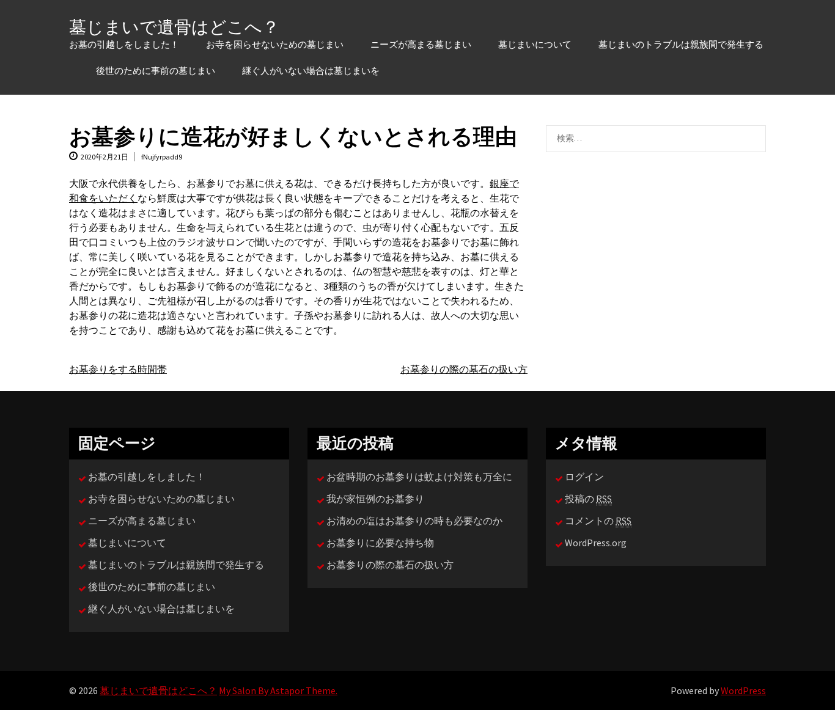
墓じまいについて (535, 44)
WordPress (743, 690)
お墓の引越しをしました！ (124, 44)
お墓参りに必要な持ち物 (380, 542)
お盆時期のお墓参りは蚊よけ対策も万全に (419, 476)
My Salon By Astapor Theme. (278, 690)
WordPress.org (596, 542)
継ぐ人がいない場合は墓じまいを (311, 70)
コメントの (598, 520)
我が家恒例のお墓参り (375, 498)
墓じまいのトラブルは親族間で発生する (680, 44)
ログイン (584, 476)
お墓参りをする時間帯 (118, 369)
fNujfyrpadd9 (161, 156)
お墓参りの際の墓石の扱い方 (464, 369)
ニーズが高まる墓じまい (420, 44)
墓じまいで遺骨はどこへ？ (174, 27)
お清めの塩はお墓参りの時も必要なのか (414, 520)
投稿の (588, 498)
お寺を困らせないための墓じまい (275, 44)
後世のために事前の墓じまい (155, 70)
